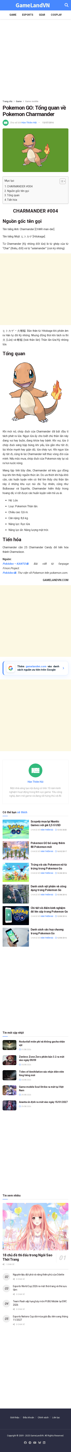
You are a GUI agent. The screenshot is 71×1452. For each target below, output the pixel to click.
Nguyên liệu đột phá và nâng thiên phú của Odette (38, 1274)
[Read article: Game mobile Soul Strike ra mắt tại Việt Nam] (9, 1090)
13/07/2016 (48, 122)
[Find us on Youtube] (34, 1443)
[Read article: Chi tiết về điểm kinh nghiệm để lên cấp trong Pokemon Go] (16, 915)
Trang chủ (7, 101)
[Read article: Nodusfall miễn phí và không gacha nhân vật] (9, 1045)
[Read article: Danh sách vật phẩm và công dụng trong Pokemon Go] (16, 894)
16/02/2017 (62, 851)
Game (12, 14)
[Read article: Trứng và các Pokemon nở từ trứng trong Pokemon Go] (16, 872)
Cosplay (56, 14)
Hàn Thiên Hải (29, 122)
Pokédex (8, 572)
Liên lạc (56, 1417)
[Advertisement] (35, 58)
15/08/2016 (62, 873)
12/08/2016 (62, 916)
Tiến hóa (12, 199)
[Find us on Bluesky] (39, 1443)
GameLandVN (33, 5)
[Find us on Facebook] (25, 1443)
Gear (42, 14)
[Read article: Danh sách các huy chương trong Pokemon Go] (16, 937)
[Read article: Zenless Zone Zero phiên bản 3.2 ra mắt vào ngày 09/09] (9, 1060)
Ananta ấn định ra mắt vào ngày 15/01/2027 (43, 1102)
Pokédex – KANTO (14, 563)
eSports (27, 14)
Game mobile (31, 101)
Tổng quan (13, 195)
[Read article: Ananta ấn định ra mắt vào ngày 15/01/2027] (9, 1105)
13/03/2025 (62, 830)
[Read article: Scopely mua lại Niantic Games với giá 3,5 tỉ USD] (16, 829)
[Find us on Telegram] (30, 1443)
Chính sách (43, 1417)
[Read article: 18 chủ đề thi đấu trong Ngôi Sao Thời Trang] (35, 1226)
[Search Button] (66, 5)
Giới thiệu (14, 1417)
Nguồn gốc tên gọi (18, 191)
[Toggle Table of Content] (61, 181)
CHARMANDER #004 (20, 186)
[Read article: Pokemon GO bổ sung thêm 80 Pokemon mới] (16, 850)
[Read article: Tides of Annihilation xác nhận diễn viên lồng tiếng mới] (9, 1075)
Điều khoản (28, 1417)
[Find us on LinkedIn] (44, 1443)
